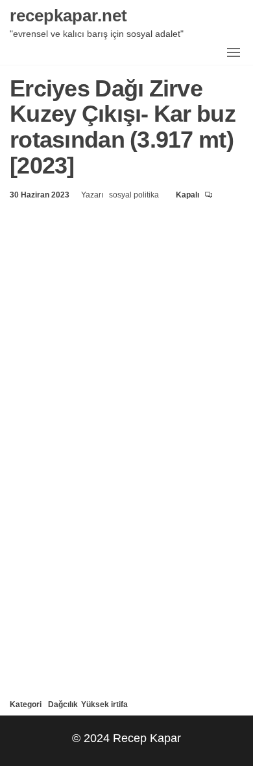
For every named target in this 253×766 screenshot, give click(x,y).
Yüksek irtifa (104, 704)
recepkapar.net (68, 15)
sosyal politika (135, 194)
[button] (233, 52)
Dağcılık (63, 704)
